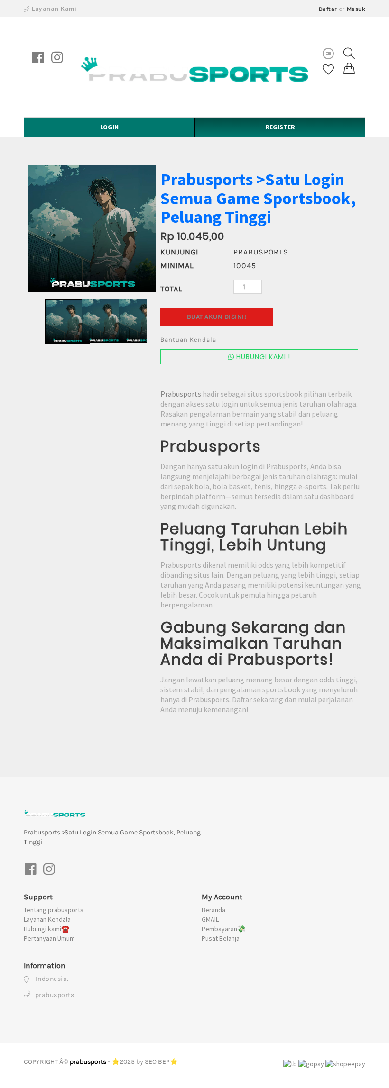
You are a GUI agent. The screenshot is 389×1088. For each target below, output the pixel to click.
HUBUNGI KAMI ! (262, 357)
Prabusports (180, 394)
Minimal (177, 265)
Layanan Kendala (47, 919)
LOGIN (109, 127)
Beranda (213, 910)
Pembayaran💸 (223, 929)
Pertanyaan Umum (49, 938)
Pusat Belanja (221, 938)
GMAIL (210, 919)
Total (171, 288)
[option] (92, 228)
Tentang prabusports (53, 910)
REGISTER (280, 127)
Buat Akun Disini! (217, 317)
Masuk (356, 9)
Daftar (328, 9)
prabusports (88, 1062)
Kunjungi (179, 251)
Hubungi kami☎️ (46, 929)
